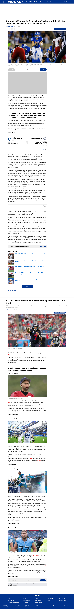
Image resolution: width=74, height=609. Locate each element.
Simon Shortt (10, 309)
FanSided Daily (61, 598)
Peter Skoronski (36, 555)
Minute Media (8, 605)
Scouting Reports (40, 1)
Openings (25, 598)
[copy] (15, 29)
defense (39, 460)
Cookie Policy (50, 600)
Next (43, 69)
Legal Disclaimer (62, 600)
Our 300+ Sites (50, 598)
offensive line (26, 572)
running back (43, 565)
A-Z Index (25, 602)
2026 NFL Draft (32, 1)
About (9, 598)
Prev (11, 69)
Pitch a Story (11, 600)
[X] (66, 1)
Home (9, 290)
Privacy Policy (26, 600)
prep (9, 354)
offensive (30, 458)
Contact (36, 598)
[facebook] (64, 1)
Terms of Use (38, 600)
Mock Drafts (24, 1)
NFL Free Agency (15, 588)
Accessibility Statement (13, 602)
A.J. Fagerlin (10, 26)
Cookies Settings (38, 602)
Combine (47, 1)
